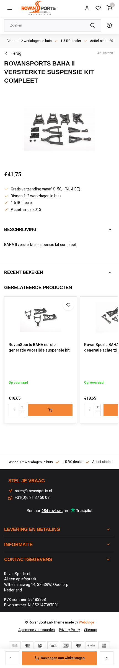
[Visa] (53, 645)
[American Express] (104, 645)
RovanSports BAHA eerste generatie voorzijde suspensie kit (39, 347)
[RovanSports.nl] (38, 8)
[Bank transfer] (15, 645)
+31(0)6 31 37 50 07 (32, 498)
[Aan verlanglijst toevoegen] (68, 304)
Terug (16, 53)
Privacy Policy (69, 630)
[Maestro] (78, 645)
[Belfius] (91, 645)
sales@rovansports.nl (33, 491)
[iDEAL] (40, 645)
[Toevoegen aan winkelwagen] (50, 410)
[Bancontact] (66, 645)
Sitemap (90, 630)
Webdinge (86, 622)
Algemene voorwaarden (36, 630)
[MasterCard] (27, 645)
